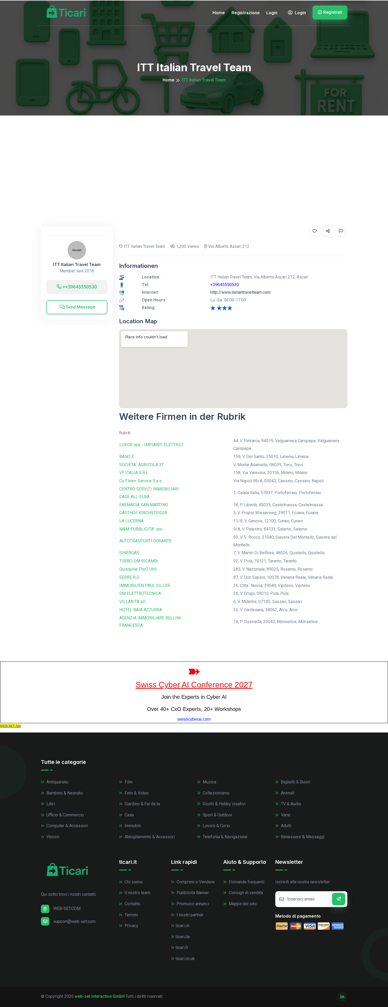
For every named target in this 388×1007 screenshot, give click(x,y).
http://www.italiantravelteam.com (240, 292)
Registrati (332, 12)
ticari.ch (183, 925)
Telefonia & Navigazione (225, 836)
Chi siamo (133, 881)
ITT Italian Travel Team (77, 264)
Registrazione (245, 12)
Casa (129, 814)
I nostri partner (190, 914)
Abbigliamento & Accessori (149, 836)
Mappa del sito (242, 903)
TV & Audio (290, 803)
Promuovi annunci (192, 903)
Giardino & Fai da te (142, 803)
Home (218, 12)
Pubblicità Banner (192, 892)
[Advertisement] (194, 155)
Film (128, 781)
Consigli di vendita (245, 892)
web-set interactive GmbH (100, 996)
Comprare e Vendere (195, 881)
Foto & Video (136, 793)
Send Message (80, 307)
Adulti (285, 825)
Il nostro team (137, 892)
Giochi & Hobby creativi (223, 803)
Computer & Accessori (66, 825)
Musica (209, 781)
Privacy (131, 925)
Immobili (132, 825)
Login (271, 12)
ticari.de (183, 936)
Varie (285, 814)
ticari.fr (182, 947)
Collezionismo (215, 793)
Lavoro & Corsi (216, 825)
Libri (50, 803)
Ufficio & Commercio (64, 814)
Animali (287, 793)
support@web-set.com (74, 921)
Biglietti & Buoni (295, 781)
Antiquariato (56, 781)
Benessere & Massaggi (302, 836)
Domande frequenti (246, 881)
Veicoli (52, 836)
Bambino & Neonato (64, 793)
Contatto (132, 903)
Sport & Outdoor (217, 814)
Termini (131, 914)
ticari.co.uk (185, 958)
